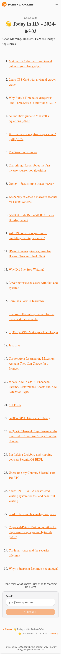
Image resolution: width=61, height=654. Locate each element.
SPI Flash (15, 405)
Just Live (14, 345)
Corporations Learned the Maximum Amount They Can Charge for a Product (32, 363)
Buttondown (24, 647)
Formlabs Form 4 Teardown (26, 301)
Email (9, 596)
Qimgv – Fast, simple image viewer (31, 183)
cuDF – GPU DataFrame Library (29, 418)
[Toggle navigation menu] (56, 4)
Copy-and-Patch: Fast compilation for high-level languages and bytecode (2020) (32, 532)
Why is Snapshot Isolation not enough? (33, 568)
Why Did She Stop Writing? (26, 269)
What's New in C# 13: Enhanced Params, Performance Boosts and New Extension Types (33, 387)
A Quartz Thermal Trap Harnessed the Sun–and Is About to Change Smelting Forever (33, 436)
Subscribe (30, 612)
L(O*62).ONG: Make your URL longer (33, 332)
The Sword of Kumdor (23, 152)
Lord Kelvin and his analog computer (32, 514)
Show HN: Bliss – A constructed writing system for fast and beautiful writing (32, 496)
